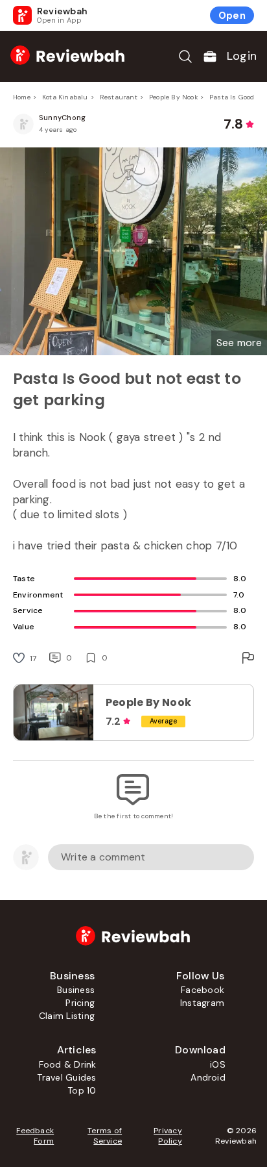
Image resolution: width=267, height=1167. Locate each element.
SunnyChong (62, 117)
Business (76, 990)
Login (242, 56)
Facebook (202, 990)
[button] (239, 343)
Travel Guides (66, 1077)
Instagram (202, 1003)
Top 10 (81, 1090)
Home (21, 97)
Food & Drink (68, 1064)
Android (208, 1077)
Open (232, 15)
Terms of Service (104, 1135)
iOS (218, 1064)
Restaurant (118, 97)
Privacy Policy (168, 1135)
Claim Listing (67, 1016)
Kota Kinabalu (65, 97)
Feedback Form (35, 1135)
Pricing (80, 1003)
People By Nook (173, 97)
